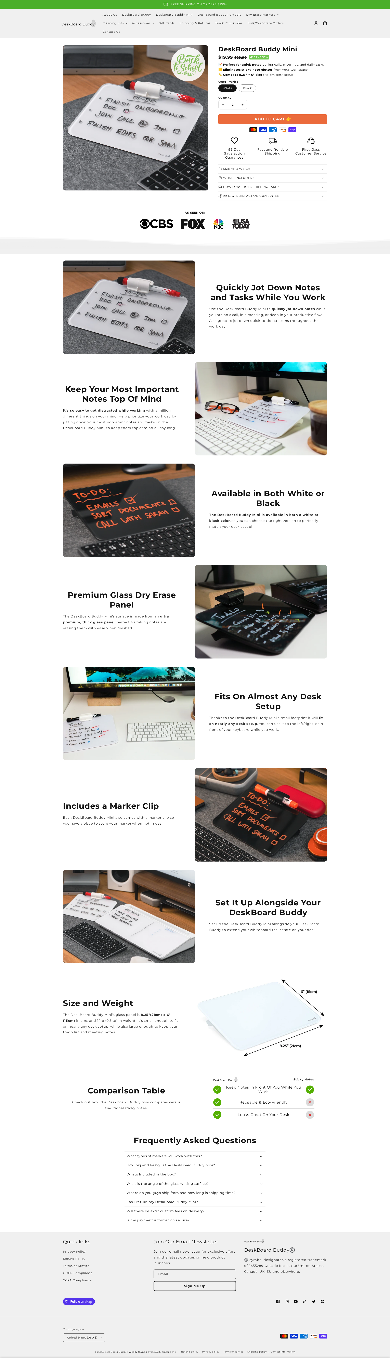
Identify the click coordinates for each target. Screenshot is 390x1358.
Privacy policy (210, 1351)
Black (247, 88)
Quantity (224, 97)
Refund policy (189, 1351)
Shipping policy (257, 1351)
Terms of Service (76, 1266)
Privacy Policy (74, 1251)
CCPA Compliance (77, 1280)
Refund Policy (74, 1259)
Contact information (283, 1351)
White (227, 88)
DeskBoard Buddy (115, 1351)
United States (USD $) (82, 1337)
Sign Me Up (195, 1286)
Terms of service (233, 1351)
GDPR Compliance (77, 1273)
